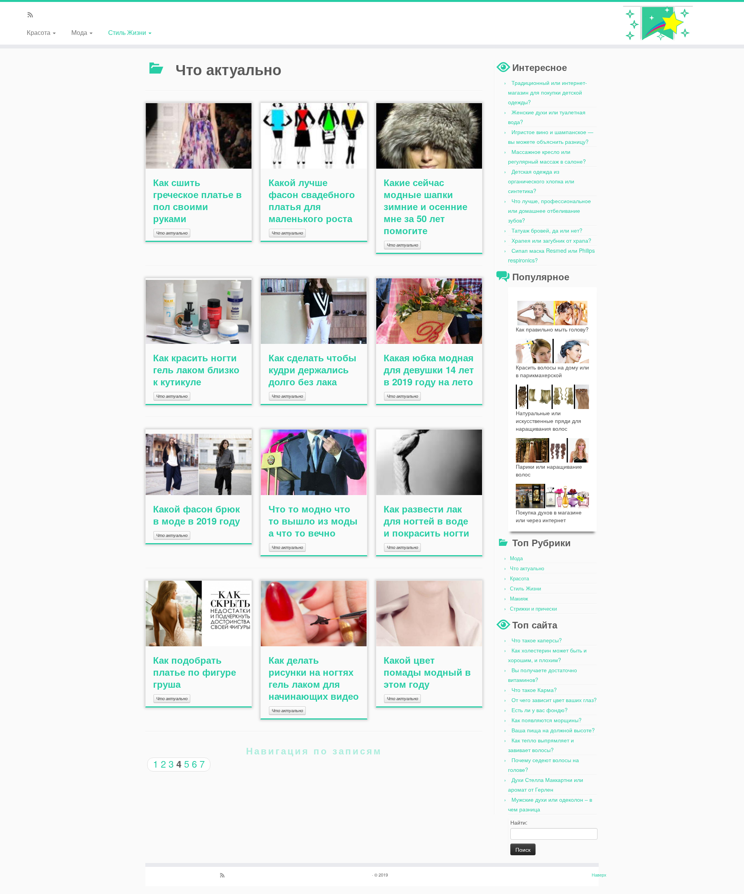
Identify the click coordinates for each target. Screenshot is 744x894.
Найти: (518, 822)
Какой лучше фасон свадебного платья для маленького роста (312, 200)
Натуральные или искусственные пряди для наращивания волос (548, 420)
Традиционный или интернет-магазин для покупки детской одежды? (547, 92)
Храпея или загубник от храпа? (551, 240)
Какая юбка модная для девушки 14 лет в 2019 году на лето (429, 369)
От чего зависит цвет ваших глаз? (554, 700)
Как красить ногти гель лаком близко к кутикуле (196, 369)
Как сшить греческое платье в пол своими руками (197, 200)
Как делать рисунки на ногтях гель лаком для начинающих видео (314, 677)
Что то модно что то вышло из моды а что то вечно (313, 520)
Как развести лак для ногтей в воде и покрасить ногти (426, 520)
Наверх (599, 875)
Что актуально (172, 233)
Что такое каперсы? (537, 640)
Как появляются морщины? (547, 720)
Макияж (519, 598)
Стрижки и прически (533, 608)
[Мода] (658, 23)
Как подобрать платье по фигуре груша (194, 671)
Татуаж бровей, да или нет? (547, 230)
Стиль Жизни (128, 32)
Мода (80, 32)
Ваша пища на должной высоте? (553, 730)
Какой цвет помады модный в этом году (427, 671)
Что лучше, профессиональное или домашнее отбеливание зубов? (549, 210)
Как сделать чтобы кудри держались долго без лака (312, 369)
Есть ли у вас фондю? (540, 710)
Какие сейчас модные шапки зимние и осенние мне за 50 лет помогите (425, 206)
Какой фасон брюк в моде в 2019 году (196, 514)
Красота (39, 32)
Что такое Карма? (534, 690)
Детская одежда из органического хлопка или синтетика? (541, 181)
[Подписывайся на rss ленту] (33, 15)
